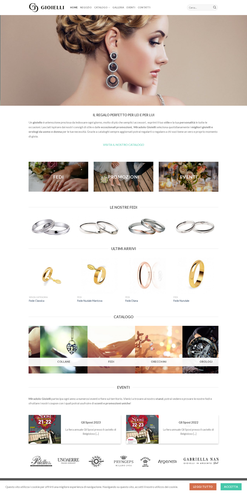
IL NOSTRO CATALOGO (128, 144)
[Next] (217, 229)
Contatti (144, 7)
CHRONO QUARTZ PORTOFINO (152, 300)
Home (74, 7)
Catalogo (101, 7)
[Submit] (215, 8)
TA (110, 144)
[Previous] (28, 229)
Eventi (131, 7)
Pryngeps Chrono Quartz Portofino (202, 300)
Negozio (86, 7)
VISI (105, 144)
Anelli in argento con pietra (51, 300)
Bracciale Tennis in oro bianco (101, 300)
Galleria (118, 7)
